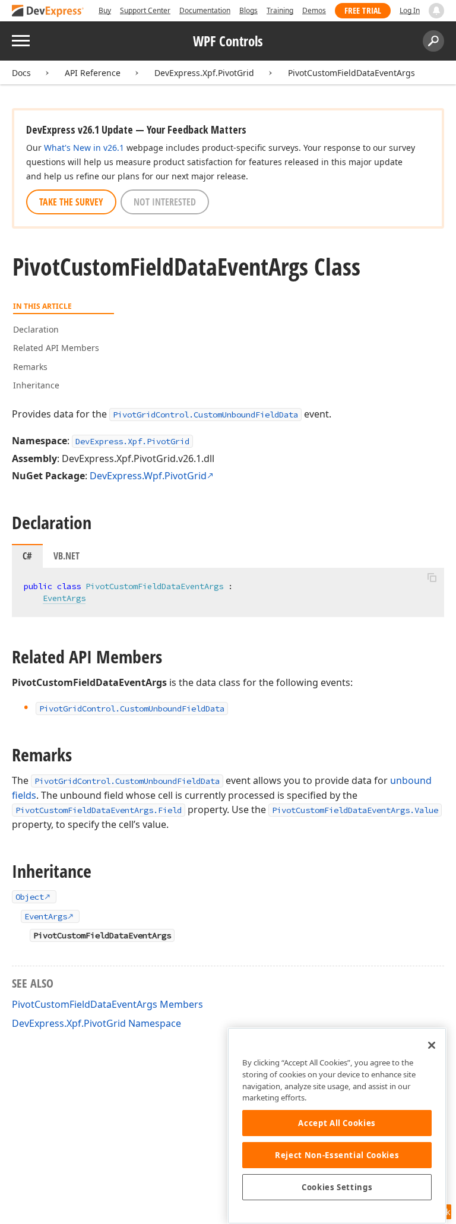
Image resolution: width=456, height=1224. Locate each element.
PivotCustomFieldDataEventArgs (351, 72)
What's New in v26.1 (84, 147)
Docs (21, 72)
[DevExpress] (48, 11)
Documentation (204, 10)
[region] (336, 1125)
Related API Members (56, 347)
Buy (105, 10)
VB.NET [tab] (66, 555)
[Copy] (432, 578)
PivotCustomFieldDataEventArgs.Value (355, 810)
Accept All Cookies (337, 1123)
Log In (410, 10)
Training (280, 10)
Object (29, 896)
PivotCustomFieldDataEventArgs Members (107, 1004)
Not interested (165, 201)
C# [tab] (27, 555)
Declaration (36, 329)
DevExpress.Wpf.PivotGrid (148, 475)
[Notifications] (436, 10)
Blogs (248, 10)
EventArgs (64, 598)
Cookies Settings (337, 1187)
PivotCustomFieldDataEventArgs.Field (98, 810)
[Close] (432, 1045)
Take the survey (71, 201)
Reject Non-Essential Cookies (337, 1155)
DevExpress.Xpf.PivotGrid (204, 72)
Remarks (30, 366)
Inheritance (36, 385)
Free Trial (362, 10)
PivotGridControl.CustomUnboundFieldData (205, 414)
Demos (314, 10)
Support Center (145, 10)
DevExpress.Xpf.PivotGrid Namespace (96, 1023)
